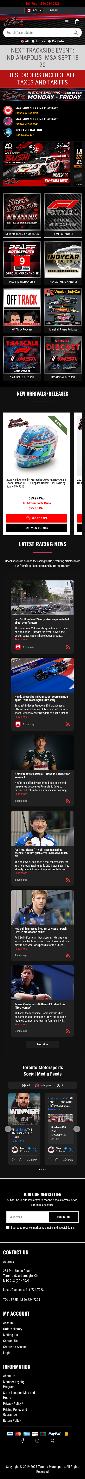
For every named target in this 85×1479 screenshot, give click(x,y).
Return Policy (12, 1421)
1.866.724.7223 (48, 4)
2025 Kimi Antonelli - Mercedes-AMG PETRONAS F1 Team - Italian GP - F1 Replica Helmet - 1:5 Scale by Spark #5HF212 (36, 483)
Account (8, 1323)
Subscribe (63, 1217)
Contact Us (10, 1341)
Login (7, 1353)
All (27, 41)
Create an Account (15, 1347)
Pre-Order (58, 41)
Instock (40, 41)
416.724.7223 (35, 1290)
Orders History (12, 1329)
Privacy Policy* (13, 1404)
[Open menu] (66, 21)
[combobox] (42, 32)
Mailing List (11, 1335)
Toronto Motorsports (51, 1467)
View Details (39, 528)
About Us (9, 1376)
